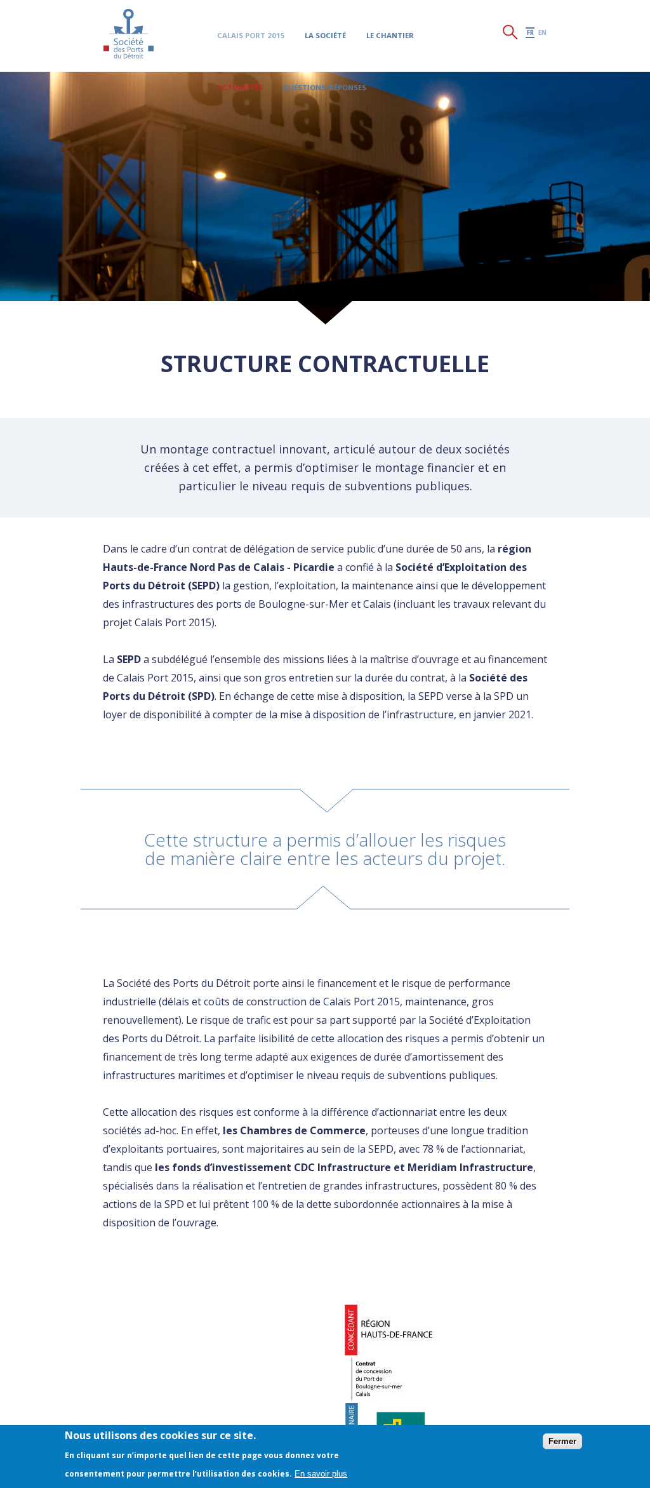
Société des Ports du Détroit (129, 34)
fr (526, 91)
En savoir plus (321, 1473)
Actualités (244, 88)
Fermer (562, 1441)
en (540, 91)
